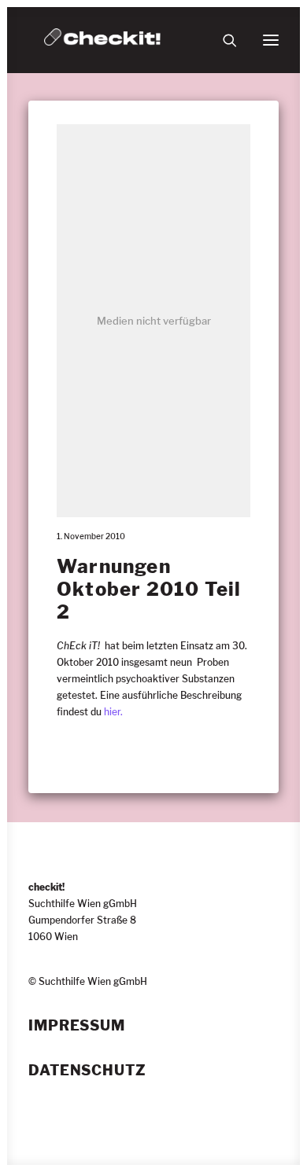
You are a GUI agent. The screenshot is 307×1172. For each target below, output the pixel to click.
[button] (271, 40)
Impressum (76, 1025)
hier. (113, 712)
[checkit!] (102, 40)
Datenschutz (87, 1070)
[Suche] (223, 40)
